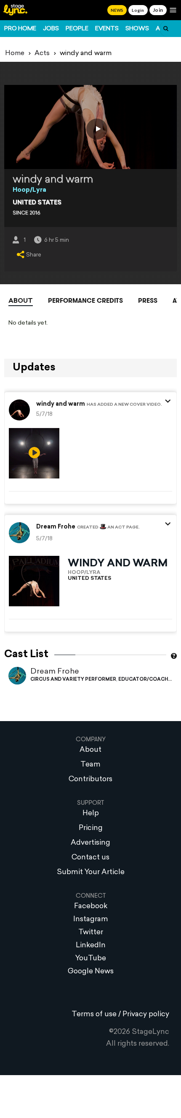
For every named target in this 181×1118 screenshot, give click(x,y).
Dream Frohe (54, 672)
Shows (137, 29)
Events (107, 29)
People (77, 29)
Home (14, 53)
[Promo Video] (96, 129)
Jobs (51, 29)
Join (158, 10)
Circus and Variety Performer (73, 679)
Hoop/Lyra (29, 190)
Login (138, 10)
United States (37, 203)
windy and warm (60, 404)
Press (147, 300)
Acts (42, 53)
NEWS (117, 10)
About (20, 301)
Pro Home (20, 29)
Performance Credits (85, 300)
